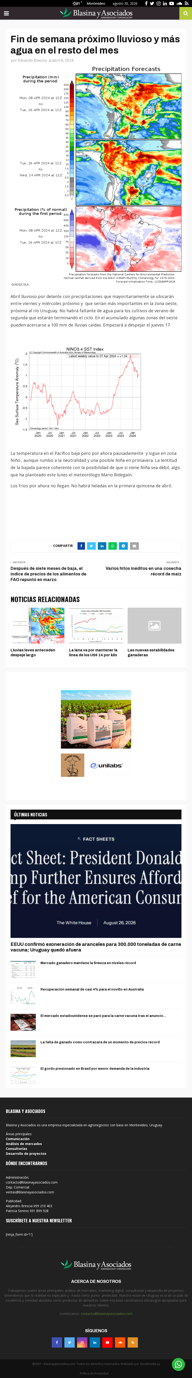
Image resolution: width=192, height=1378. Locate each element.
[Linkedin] (95, 1342)
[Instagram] (82, 1342)
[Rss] (133, 1342)
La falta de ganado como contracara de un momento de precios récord (100, 1042)
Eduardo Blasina (32, 60)
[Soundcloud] (120, 1342)
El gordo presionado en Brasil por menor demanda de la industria (95, 1068)
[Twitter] (69, 1342)
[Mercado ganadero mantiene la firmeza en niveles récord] (23, 969)
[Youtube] (107, 1342)
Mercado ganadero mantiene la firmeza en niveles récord (88, 963)
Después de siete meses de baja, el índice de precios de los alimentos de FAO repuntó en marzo (48, 574)
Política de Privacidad (94, 1373)
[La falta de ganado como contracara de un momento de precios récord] (23, 1048)
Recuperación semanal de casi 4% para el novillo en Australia (92, 989)
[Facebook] (57, 1342)
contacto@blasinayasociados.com (107, 1313)
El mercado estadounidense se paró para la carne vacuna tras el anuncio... (103, 1016)
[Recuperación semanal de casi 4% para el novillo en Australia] (23, 995)
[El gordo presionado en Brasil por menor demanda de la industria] (23, 1075)
